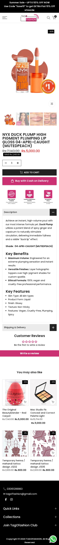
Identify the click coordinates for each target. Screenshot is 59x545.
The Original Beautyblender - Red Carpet (14, 413)
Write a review (29, 353)
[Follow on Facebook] (5, 499)
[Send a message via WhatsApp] (53, 539)
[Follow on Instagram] (11, 499)
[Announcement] (29, 6)
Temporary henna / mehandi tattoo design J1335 (41, 463)
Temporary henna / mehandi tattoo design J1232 (13, 463)
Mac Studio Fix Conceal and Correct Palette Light (42, 413)
